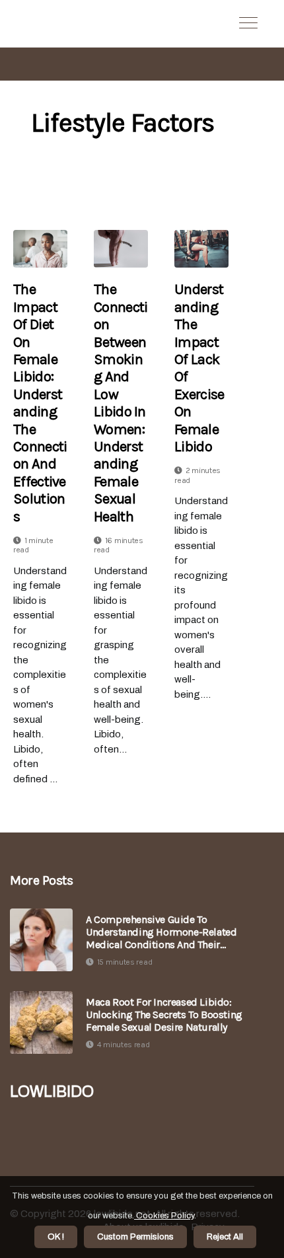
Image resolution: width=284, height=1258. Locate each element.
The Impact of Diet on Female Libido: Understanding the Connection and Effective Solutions (40, 403)
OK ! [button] (56, 1236)
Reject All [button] (225, 1236)
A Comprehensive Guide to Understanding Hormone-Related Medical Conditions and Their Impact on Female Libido (161, 932)
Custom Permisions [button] (135, 1236)
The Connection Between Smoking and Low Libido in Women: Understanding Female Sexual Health (120, 403)
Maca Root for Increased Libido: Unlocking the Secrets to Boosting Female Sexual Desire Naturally (164, 1014)
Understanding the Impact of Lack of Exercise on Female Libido (199, 368)
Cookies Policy (164, 1215)
